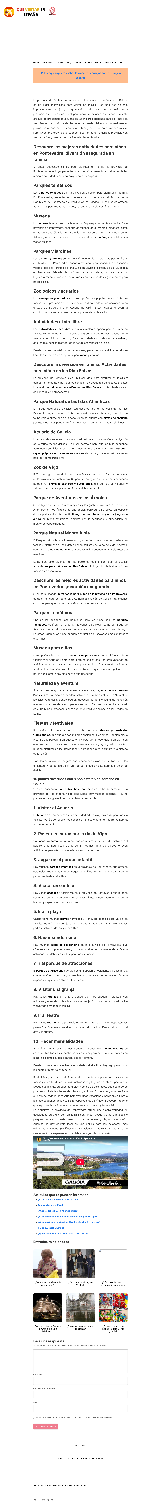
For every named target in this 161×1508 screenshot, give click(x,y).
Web (35, 1402)
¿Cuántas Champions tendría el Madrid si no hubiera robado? (69, 1222)
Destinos (88, 62)
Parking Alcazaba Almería (51, 1228)
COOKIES (61, 1459)
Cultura (77, 62)
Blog (69, 62)
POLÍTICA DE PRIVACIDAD (78, 1459)
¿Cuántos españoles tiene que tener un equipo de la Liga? (67, 1216)
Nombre (37, 1375)
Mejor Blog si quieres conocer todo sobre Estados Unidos (60, 1485)
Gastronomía (111, 62)
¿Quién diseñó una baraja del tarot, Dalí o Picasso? (63, 1233)
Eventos (99, 62)
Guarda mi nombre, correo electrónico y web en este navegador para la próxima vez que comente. (75, 1417)
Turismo (60, 62)
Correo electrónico (44, 1389)
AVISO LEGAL (80, 1445)
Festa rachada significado (51, 1205)
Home (36, 62)
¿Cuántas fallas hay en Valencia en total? (59, 1199)
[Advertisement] (80, 41)
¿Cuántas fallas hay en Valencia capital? (58, 1211)
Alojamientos (48, 62)
